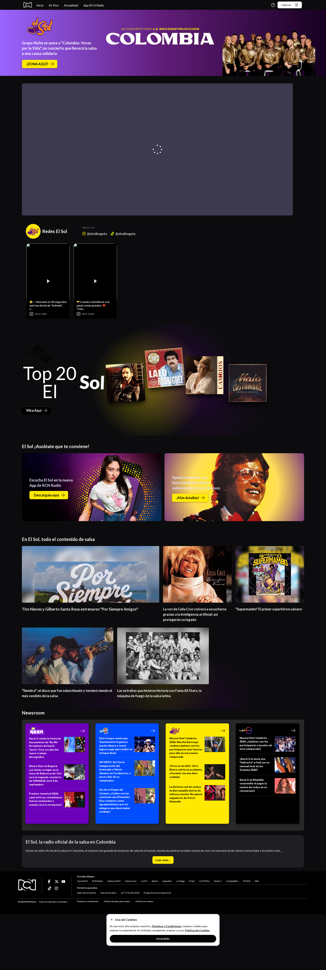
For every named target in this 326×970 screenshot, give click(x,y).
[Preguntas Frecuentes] (273, 5)
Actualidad (71, 5)
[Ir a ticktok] (50, 881)
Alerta (155, 881)
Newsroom (131, 881)
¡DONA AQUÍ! (37, 64)
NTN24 (246, 881)
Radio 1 (218, 881)
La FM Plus (204, 881)
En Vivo (54, 5)
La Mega (180, 881)
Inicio (40, 5)
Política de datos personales (117, 901)
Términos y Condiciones (166, 926)
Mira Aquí (34, 410)
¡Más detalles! (188, 498)
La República (232, 881)
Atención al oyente (86, 892)
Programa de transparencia (157, 892)
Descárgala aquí (46, 495)
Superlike (167, 881)
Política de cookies (144, 901)
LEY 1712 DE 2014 (130, 892)
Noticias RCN (114, 881)
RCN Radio (97, 881)
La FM (144, 881)
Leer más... (163, 860)
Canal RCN (82, 881)
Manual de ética (108, 892)
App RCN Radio (93, 5)
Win (257, 881)
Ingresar (286, 4)
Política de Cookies (197, 930)
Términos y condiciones (87, 901)
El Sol (192, 881)
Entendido (163, 938)
